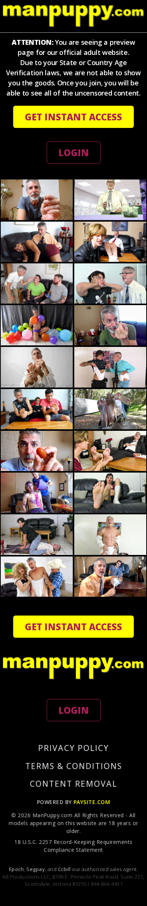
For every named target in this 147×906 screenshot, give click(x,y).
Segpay (35, 869)
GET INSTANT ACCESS (73, 117)
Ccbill (64, 869)
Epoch (16, 869)
